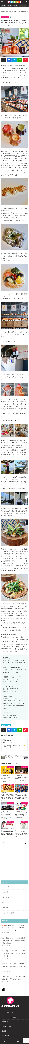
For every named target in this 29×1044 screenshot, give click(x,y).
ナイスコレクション (11, 1041)
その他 (5, 907)
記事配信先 (5, 1021)
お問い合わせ (5, 1035)
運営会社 (4, 1031)
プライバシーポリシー (8, 1026)
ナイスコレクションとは (8, 1012)
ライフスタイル (23, 5)
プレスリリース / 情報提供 (9, 1017)
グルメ (15, 5)
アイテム (10, 5)
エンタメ (6, 897)
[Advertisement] (14, 862)
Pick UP (3, 5)
